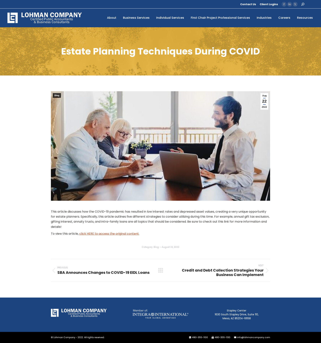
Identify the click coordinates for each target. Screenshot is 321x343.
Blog (56, 95)
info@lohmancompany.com (253, 337)
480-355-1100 (200, 337)
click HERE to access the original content (109, 234)
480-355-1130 (222, 337)
